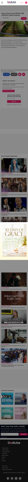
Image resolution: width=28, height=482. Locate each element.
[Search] (26, 3)
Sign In (22, 2)
